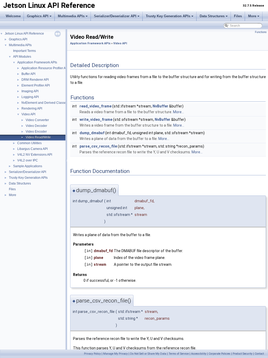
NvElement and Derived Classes (44, 103)
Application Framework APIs (37, 62)
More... (178, 112)
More (252, 16)
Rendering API (31, 108)
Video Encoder (36, 131)
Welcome (13, 16)
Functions (261, 32)
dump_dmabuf (92, 133)
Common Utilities (29, 143)
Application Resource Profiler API (45, 68)
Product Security (242, 353)
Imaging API (29, 91)
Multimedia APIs (71, 16)
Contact (259, 353)
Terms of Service (179, 353)
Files (238, 16)
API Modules (22, 56)
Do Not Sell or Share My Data (148, 353)
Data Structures (212, 16)
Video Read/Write (38, 137)
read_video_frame (95, 106)
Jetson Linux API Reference (24, 33)
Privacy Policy (92, 353)
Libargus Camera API (32, 149)
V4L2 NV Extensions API (34, 154)
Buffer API (28, 74)
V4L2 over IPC (27, 160)
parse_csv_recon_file (98, 146)
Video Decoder (36, 126)
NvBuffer (160, 106)
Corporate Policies (219, 353)
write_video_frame (96, 119)
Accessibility (198, 353)
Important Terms (24, 51)
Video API (28, 114)
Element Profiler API (35, 85)
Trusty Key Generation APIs (168, 16)
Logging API (30, 97)
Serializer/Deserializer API (115, 16)
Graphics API (37, 16)
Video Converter (37, 120)
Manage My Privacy (115, 353)
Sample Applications (27, 166)
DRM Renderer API (35, 80)
